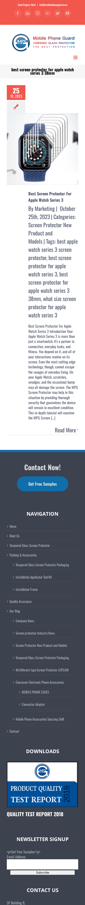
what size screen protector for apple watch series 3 (52, 306)
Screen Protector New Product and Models (50, 233)
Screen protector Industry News (35, 632)
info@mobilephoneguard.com (53, 5)
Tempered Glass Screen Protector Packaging (42, 564)
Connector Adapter (33, 704)
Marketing (45, 208)
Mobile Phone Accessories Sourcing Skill (40, 718)
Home (13, 526)
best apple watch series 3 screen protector (53, 249)
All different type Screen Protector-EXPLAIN (42, 669)
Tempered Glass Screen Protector (30, 545)
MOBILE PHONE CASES (35, 691)
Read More (65, 430)
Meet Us (14, 535)
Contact (14, 731)
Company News (25, 620)
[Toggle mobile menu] (75, 57)
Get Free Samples (42, 484)
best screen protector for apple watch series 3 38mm (48, 286)
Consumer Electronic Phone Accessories (40, 682)
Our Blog (15, 611)
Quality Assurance (21, 601)
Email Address (16, 856)
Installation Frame (27, 589)
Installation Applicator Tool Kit (34, 576)
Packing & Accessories (23, 555)
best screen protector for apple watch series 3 (49, 265)
